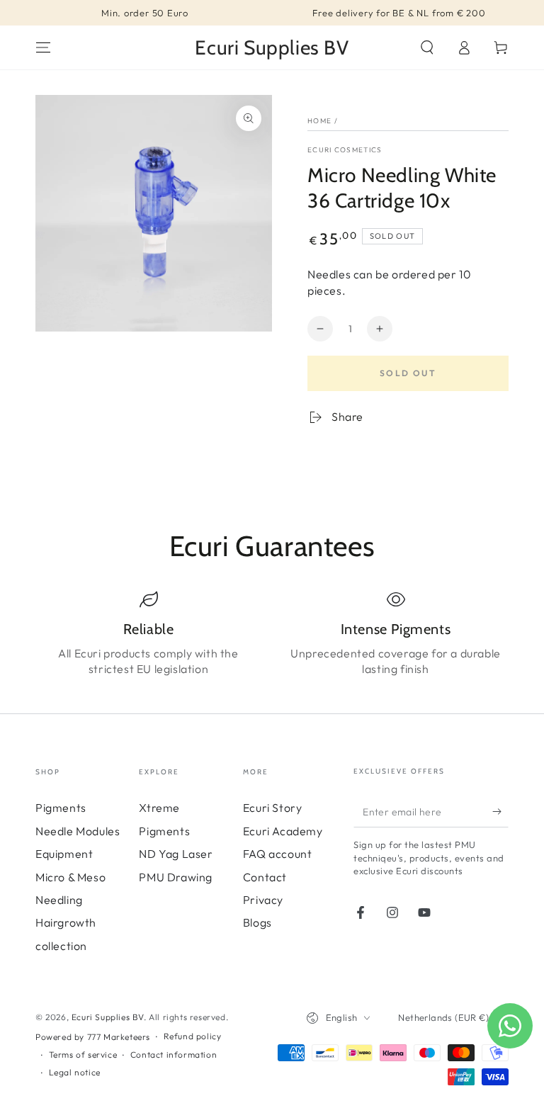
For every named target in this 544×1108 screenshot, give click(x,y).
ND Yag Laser (175, 854)
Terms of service (83, 1054)
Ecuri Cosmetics (344, 149)
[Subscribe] (500, 811)
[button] (427, 47)
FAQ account (277, 854)
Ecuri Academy (283, 831)
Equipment (64, 854)
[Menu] (43, 47)
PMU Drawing (175, 877)
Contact (265, 877)
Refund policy (193, 1036)
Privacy (263, 900)
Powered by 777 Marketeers (92, 1036)
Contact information (173, 1054)
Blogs (257, 922)
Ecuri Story (272, 808)
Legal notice (75, 1072)
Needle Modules (77, 831)
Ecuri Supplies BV (108, 1017)
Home (319, 120)
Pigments (60, 808)
